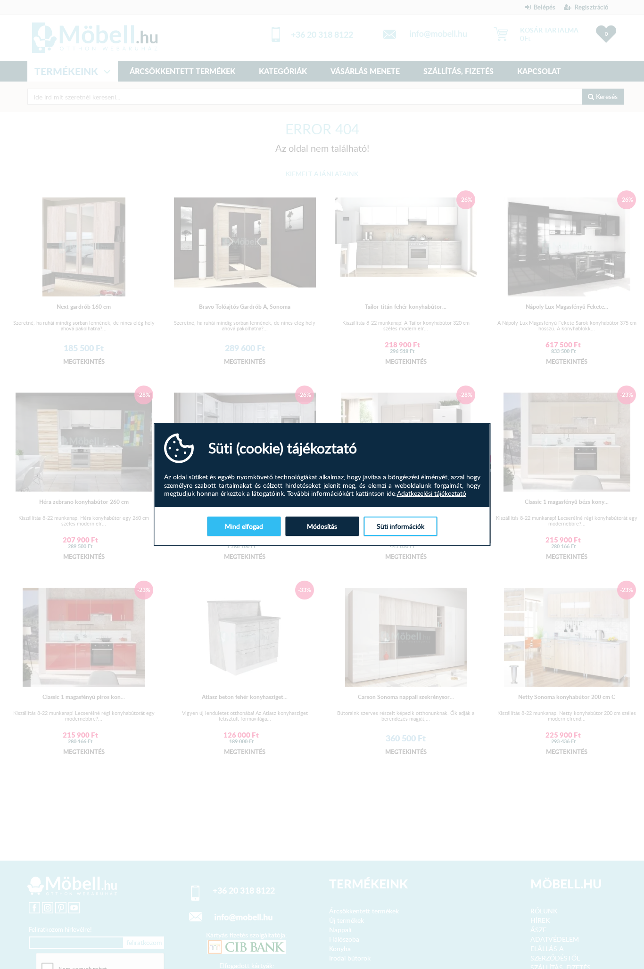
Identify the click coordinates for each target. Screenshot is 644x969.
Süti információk (400, 526)
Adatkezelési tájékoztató (431, 493)
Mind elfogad (244, 526)
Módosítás (322, 526)
